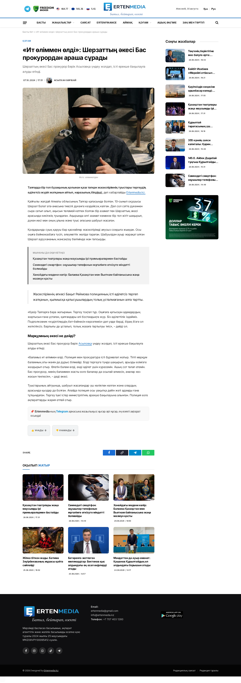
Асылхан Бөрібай (65, 80)
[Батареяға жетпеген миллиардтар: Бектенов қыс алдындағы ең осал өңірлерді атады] (88, 540)
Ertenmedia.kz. (136, 192)
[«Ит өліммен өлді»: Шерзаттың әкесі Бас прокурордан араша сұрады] (88, 131)
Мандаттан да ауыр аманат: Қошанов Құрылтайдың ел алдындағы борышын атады (131, 561)
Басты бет (28, 32)
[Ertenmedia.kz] (125, 9)
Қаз (206, 8)
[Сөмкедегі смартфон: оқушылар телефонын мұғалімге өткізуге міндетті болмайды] (88, 487)
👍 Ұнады (38, 430)
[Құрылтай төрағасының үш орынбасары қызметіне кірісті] (175, 127)
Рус (213, 8)
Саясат (85, 22)
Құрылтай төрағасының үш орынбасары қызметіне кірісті (199, 124)
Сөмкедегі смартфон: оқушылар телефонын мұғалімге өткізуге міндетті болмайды (81, 266)
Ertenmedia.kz (51, 670)
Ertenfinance (107, 22)
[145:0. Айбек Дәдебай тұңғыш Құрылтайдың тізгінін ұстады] (175, 162)
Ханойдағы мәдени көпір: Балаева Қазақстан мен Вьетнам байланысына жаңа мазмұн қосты (86, 276)
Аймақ (128, 22)
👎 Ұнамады (65, 430)
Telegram (62, 411)
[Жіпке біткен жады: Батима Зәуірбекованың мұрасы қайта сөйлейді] (43, 540)
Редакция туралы (209, 670)
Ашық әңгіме (167, 22)
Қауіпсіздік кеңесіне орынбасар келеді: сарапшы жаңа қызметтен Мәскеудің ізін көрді (202, 88)
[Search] (216, 23)
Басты (41, 22)
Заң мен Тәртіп (193, 22)
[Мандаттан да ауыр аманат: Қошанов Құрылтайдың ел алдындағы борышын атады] (133, 540)
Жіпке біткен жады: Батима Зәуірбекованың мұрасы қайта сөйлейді (43, 561)
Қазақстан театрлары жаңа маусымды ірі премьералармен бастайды (80, 258)
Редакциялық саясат (184, 670)
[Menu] (25, 22)
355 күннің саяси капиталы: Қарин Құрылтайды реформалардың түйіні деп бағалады (203, 142)
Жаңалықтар (61, 22)
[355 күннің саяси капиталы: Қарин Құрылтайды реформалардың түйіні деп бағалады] (175, 144)
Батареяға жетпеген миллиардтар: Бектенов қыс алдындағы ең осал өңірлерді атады (87, 563)
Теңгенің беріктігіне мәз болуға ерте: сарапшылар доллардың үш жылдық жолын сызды (203, 53)
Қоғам (143, 22)
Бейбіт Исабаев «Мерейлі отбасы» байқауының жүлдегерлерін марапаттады (200, 71)
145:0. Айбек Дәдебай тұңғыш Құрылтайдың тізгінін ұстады (202, 160)
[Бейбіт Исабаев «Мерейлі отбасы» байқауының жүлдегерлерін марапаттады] (175, 73)
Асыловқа (85, 343)
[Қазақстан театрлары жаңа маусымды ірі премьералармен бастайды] (43, 487)
